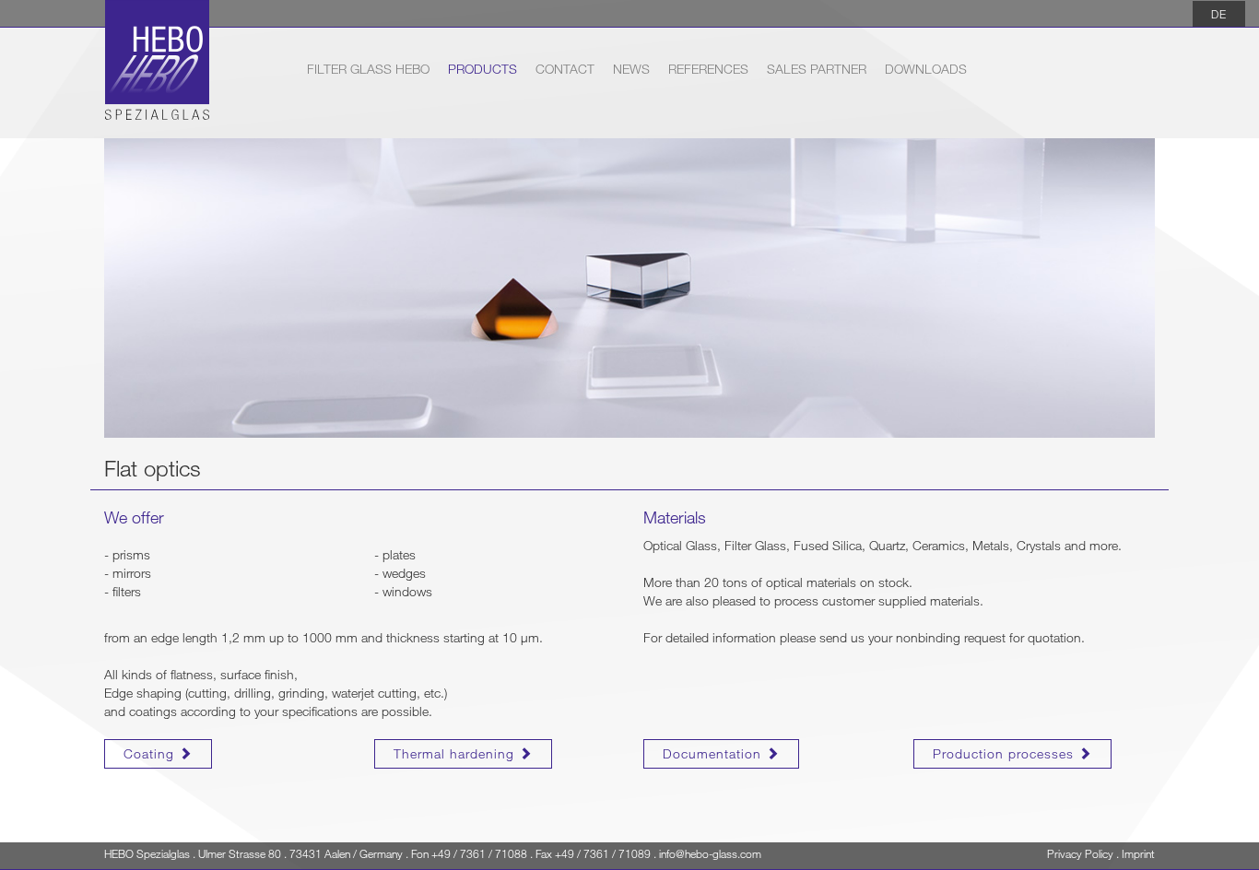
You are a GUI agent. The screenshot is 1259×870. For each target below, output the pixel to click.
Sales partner (816, 68)
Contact (564, 68)
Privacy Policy (1080, 853)
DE (1219, 13)
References (708, 68)
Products (482, 68)
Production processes (1005, 753)
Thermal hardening (456, 753)
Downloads (926, 68)
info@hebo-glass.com (710, 853)
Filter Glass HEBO (368, 68)
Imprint (1138, 853)
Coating (151, 753)
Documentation (714, 753)
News (631, 68)
